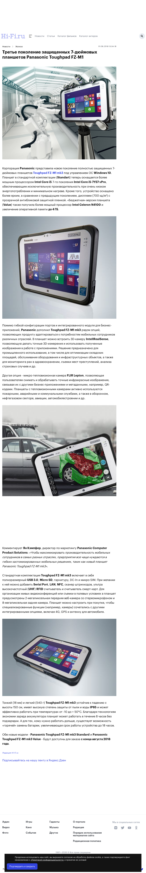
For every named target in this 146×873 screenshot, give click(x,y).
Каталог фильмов (67, 36)
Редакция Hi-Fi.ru (10, 753)
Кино (29, 827)
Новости (39, 36)
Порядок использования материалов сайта (87, 834)
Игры (29, 822)
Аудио (5, 822)
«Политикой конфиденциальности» (47, 860)
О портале (79, 822)
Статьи (51, 36)
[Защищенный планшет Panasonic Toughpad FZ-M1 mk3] (59, 267)
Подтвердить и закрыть (22, 866)
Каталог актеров (88, 36)
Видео (6, 827)
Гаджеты (54, 822)
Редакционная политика (87, 841)
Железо (19, 47)
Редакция (78, 827)
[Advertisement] (59, 521)
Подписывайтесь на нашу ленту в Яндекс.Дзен (34, 760)
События (31, 833)
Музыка (53, 827)
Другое (53, 833)
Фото (5, 833)
